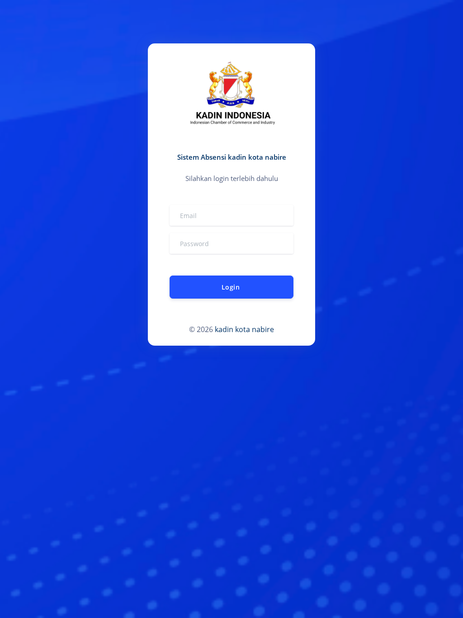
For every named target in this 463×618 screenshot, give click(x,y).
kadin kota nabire (244, 329)
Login (231, 287)
